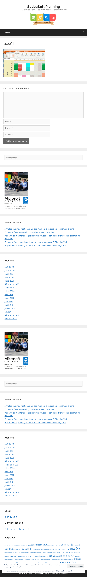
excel (64, 549)
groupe (17, 552)
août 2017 (9, 312)
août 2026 (9, 267)
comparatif (17, 549)
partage (31, 556)
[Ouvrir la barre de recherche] (83, 32)
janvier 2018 (10, 308)
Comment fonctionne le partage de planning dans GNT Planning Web (36, 242)
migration (69, 552)
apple (30, 545)
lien (45, 552)
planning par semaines (44, 559)
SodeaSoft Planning (43, 7)
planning (67, 555)
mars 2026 (9, 281)
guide (23, 552)
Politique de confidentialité (17, 529)
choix (77, 545)
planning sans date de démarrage (62, 559)
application (40, 545)
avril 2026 (9, 277)
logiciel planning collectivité (56, 552)
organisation (22, 556)
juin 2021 (9, 301)
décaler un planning (55, 549)
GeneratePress (62, 573)
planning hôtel (20, 559)
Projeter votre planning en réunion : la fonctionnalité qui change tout (35, 245)
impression (38, 552)
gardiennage (9, 552)
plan (58, 556)
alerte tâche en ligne (20, 545)
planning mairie (30, 559)
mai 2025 (9, 295)
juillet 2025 (9, 291)
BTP (58, 545)
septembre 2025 (12, 288)
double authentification (40, 549)
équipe (68, 563)
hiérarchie (30, 552)
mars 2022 (9, 298)
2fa (6, 545)
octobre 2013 (11, 319)
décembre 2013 (12, 315)
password (44, 556)
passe (37, 556)
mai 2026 (9, 274)
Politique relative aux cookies (64, 571)
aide (11, 545)
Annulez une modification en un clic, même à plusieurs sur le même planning (39, 229)
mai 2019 (9, 305)
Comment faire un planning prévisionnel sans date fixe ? (30, 232)
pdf (52, 556)
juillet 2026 (10, 270)
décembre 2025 (12, 284)
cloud (9, 549)
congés (27, 549)
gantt (74, 548)
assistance (51, 545)
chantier (67, 544)
